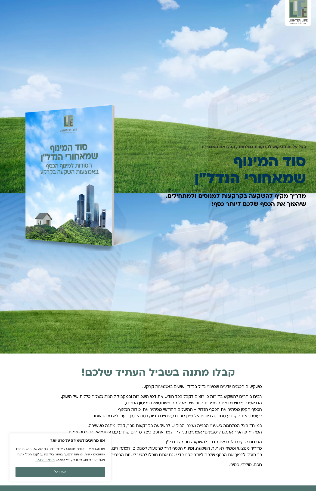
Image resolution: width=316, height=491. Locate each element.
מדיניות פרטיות (45, 460)
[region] (60, 457)
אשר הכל (60, 471)
